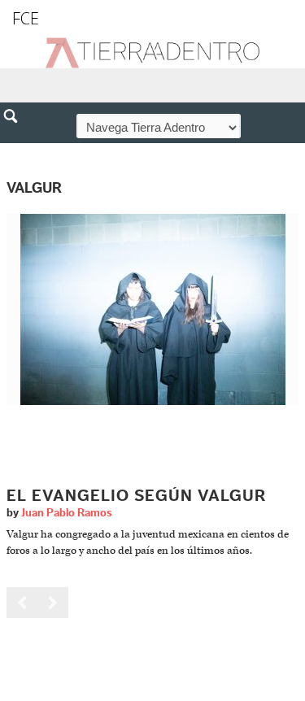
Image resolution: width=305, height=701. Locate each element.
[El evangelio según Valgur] (152, 309)
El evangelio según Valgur (136, 496)
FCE (25, 18)
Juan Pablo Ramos (66, 513)
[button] (16, 151)
